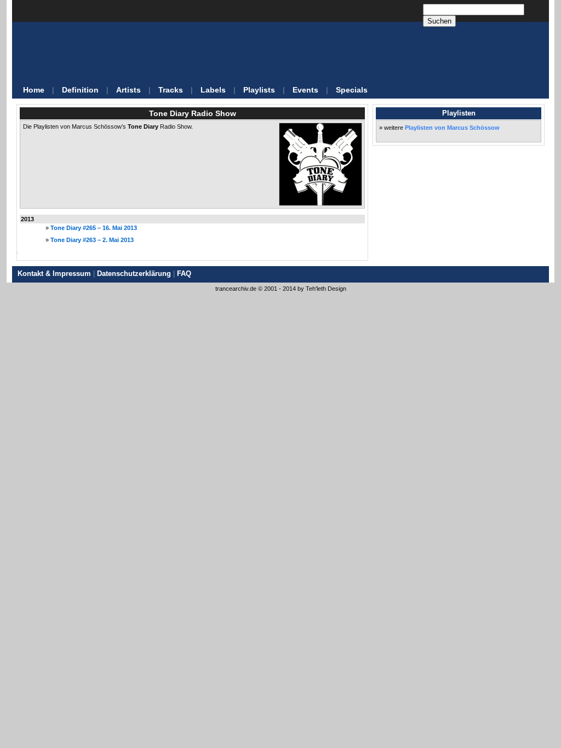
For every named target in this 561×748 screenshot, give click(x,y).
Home (33, 89)
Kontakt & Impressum (54, 273)
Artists (128, 89)
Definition (80, 89)
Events (305, 89)
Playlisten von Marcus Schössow (452, 127)
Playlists (259, 89)
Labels (213, 89)
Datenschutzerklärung (134, 273)
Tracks (170, 89)
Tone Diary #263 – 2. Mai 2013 (92, 240)
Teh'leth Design (326, 288)
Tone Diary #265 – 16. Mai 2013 (93, 228)
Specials (352, 89)
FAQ (184, 273)
